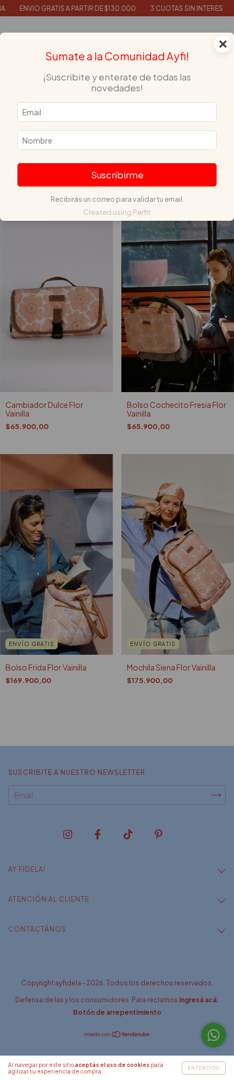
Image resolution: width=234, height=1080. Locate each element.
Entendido (204, 1068)
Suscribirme (117, 175)
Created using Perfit (117, 212)
